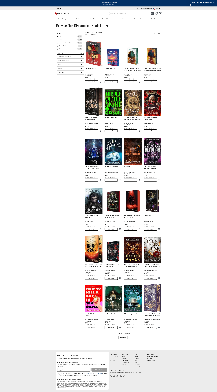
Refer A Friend (151, 358)
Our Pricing (112, 360)
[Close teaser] (190, 5)
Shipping (137, 358)
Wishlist (124, 364)
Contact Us (137, 364)
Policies (112, 370)
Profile (124, 356)
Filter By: (60, 53)
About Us (112, 358)
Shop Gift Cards (151, 360)
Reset (82, 53)
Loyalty (136, 360)
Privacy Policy (77, 386)
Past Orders (125, 360)
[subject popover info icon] (70, 56)
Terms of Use (118, 370)
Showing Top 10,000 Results (94, 32)
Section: (59, 33)
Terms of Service (82, 386)
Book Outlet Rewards (152, 356)
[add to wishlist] (100, 82)
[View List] (159, 33)
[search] (152, 13)
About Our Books (114, 356)
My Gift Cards (125, 362)
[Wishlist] (157, 13)
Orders (136, 356)
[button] (70, 36)
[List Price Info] (94, 79)
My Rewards (125, 358)
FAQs (136, 362)
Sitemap (125, 370)
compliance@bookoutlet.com (61, 387)
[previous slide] (2, 3)
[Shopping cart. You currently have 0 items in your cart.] (160, 13)
